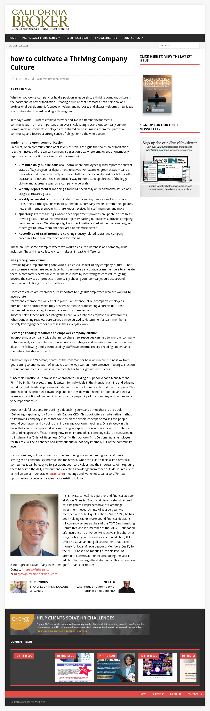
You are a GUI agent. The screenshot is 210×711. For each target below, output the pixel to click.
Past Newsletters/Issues (39, 38)
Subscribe (158, 694)
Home (12, 38)
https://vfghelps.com (37, 569)
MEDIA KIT (175, 694)
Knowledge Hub (106, 38)
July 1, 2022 (23, 79)
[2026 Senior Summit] (74, 667)
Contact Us (131, 38)
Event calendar (77, 38)
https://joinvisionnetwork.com (35, 574)
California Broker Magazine (52, 79)
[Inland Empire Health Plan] (116, 667)
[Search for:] (179, 45)
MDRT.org (56, 474)
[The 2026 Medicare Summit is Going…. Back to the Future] (157, 667)
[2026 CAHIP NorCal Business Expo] (33, 667)
